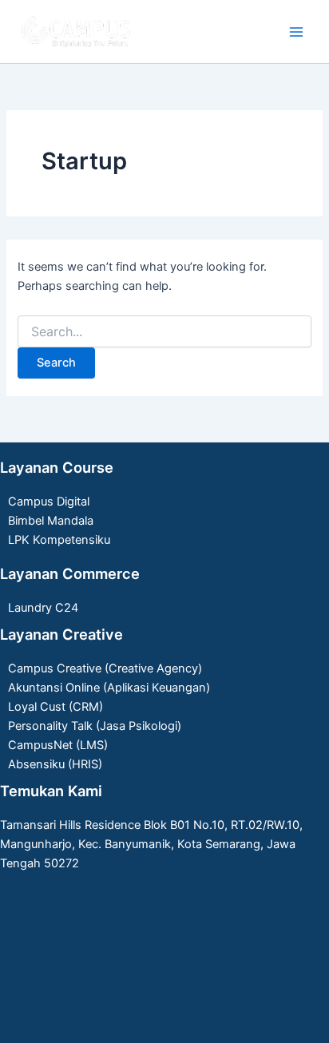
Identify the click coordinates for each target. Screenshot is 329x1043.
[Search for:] (164, 332)
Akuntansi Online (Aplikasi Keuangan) (109, 687)
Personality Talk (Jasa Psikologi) (94, 726)
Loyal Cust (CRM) (55, 707)
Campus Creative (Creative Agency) (105, 668)
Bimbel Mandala (50, 521)
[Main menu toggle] (296, 32)
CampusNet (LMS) (58, 745)
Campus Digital (48, 501)
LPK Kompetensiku (59, 540)
